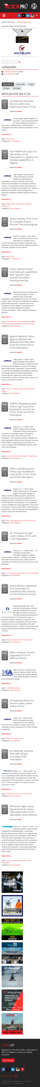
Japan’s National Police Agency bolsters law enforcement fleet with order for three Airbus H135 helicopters (22, 342)
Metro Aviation (15, 688)
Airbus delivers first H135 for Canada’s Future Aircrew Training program (24, 221)
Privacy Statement (18, 1083)
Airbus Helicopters (17, 204)
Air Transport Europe (13, 573)
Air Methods (10, 794)
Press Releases (9, 74)
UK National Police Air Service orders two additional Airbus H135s (23, 103)
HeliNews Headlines (11, 72)
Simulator (29, 640)
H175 (11, 860)
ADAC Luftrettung (12, 521)
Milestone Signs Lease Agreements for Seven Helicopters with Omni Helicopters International (23, 810)
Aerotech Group (11, 640)
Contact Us (28, 1081)
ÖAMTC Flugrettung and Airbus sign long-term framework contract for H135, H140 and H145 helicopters (23, 409)
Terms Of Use (6, 1083)
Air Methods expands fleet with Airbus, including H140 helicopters (21, 755)
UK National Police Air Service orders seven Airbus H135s (22, 703)
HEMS (36, 573)
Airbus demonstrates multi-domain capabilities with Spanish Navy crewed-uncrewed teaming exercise (23, 274)
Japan (17, 389)
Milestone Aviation (20, 860)
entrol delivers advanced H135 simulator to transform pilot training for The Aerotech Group (23, 590)
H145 (21, 456)
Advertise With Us (8, 1076)
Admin (19, 111)
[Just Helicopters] (20, 6)
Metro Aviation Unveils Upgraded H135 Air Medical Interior (22, 655)
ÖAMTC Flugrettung (30, 456)
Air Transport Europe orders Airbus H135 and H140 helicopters (23, 535)
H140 (16, 456)
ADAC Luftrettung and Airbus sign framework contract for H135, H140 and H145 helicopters (23, 473)
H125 (22, 794)
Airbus (8, 139)
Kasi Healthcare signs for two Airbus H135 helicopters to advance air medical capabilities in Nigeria (24, 157)
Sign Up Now (8, 1060)
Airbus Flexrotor (11, 321)
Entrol (19, 640)
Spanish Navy (29, 324)
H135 (12, 139)
